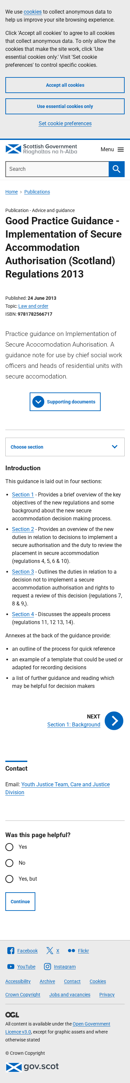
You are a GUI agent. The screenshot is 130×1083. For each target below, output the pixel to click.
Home (11, 191)
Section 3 (23, 572)
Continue (20, 901)
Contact (72, 981)
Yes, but (28, 879)
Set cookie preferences (65, 123)
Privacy (107, 994)
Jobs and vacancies (69, 994)
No (22, 863)
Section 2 (23, 529)
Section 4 (23, 614)
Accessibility (18, 981)
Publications (37, 191)
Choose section (27, 447)
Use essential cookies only (65, 106)
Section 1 (23, 494)
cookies (33, 12)
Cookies (98, 981)
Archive (47, 981)
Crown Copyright (22, 994)
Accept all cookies (65, 85)
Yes (23, 847)
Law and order (33, 306)
